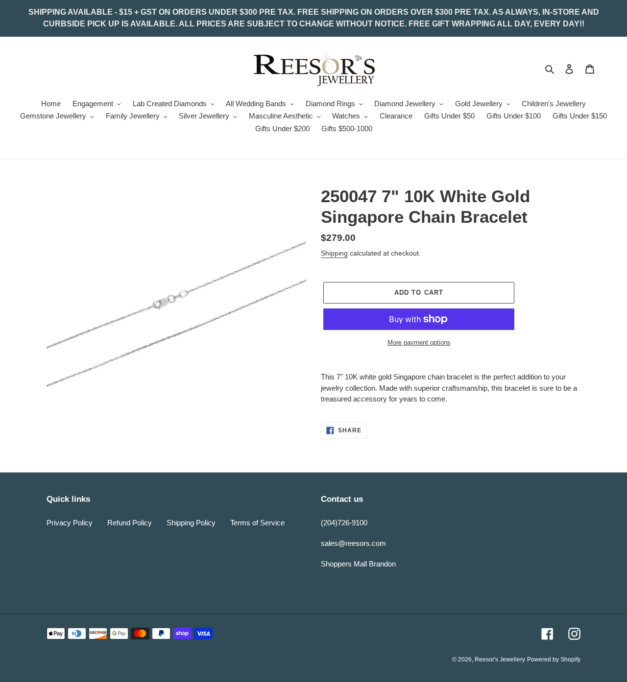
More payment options (419, 342)
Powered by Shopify (553, 659)
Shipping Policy (191, 522)
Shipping (334, 253)
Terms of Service (257, 522)
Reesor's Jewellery (500, 659)
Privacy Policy (70, 522)
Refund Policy (129, 522)
